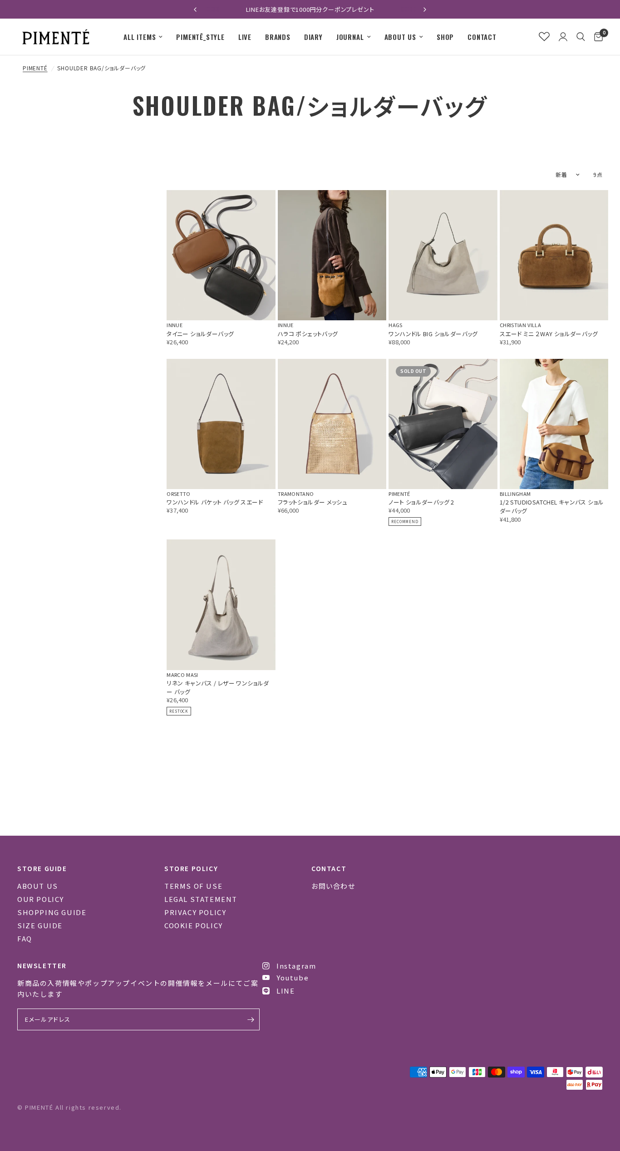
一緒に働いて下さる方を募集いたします (311, 9)
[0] (596, 37)
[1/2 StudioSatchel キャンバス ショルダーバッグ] (554, 424)
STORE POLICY (191, 868)
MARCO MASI (182, 674)
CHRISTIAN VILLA (520, 324)
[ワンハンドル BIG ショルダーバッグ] (443, 255)
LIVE (244, 37)
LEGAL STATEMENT (200, 899)
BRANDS (277, 37)
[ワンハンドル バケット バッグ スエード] (221, 424)
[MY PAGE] (563, 37)
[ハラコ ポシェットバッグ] (332, 255)
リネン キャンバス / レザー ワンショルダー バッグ (218, 687)
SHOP (445, 37)
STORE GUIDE (42, 868)
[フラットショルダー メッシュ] (332, 424)
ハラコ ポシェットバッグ (308, 333)
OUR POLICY (40, 899)
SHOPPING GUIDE (51, 912)
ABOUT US (400, 37)
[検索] (581, 37)
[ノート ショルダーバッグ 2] (443, 424)
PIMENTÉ (35, 68)
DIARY (313, 37)
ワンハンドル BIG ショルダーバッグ (433, 333)
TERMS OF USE (193, 886)
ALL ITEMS (139, 37)
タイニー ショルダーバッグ (200, 333)
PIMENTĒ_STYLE (200, 37)
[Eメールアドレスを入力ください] (250, 1019)
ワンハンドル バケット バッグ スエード (215, 502)
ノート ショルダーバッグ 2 (421, 502)
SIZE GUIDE (40, 925)
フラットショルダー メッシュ (312, 502)
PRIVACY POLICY (195, 912)
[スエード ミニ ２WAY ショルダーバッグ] (554, 255)
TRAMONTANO (296, 493)
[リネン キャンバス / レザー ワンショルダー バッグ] (221, 604)
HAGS (395, 324)
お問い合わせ (333, 886)
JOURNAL (350, 37)
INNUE (174, 324)
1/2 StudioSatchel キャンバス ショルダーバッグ (552, 506)
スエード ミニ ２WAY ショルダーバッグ (549, 333)
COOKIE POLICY (193, 925)
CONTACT (482, 37)
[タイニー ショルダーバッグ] (221, 255)
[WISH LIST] (544, 37)
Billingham (515, 493)
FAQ (24, 938)
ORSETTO (178, 493)
